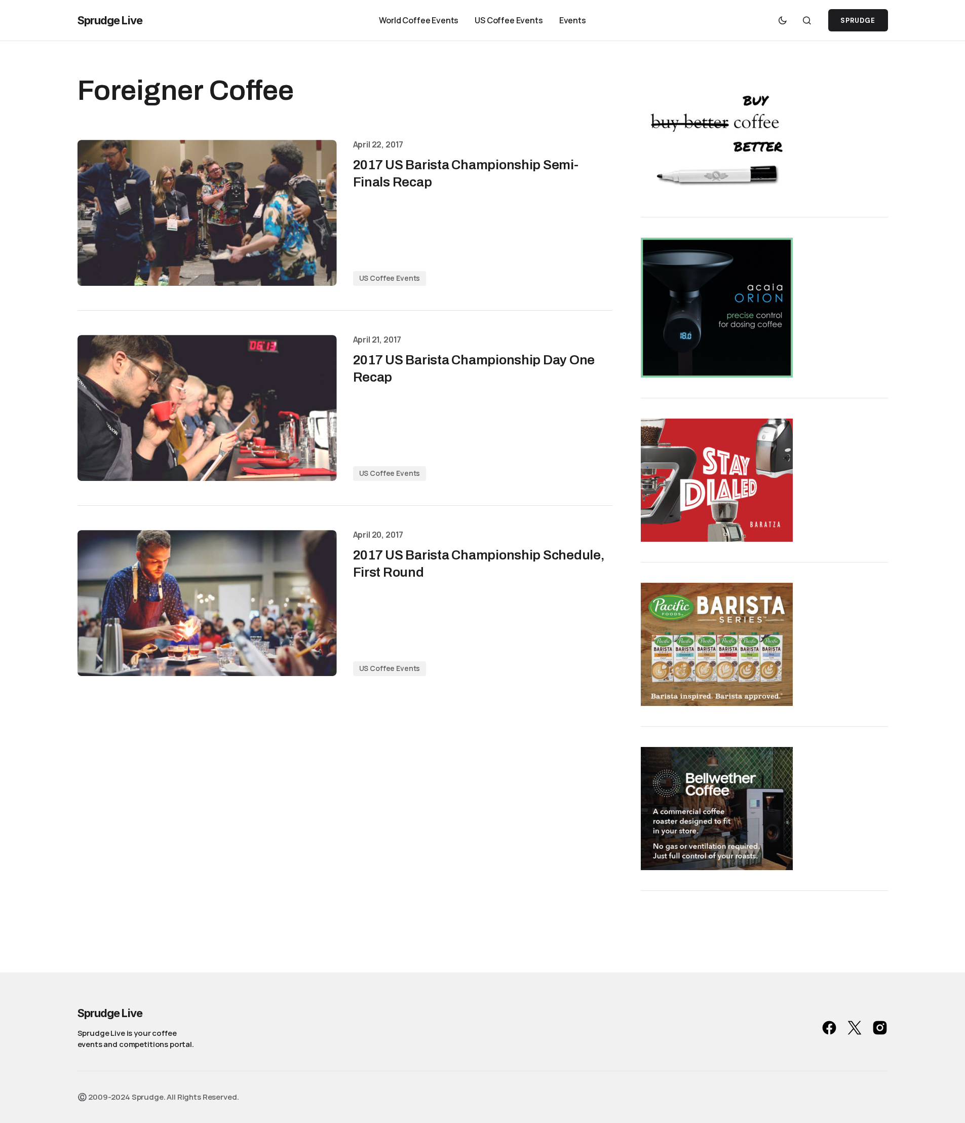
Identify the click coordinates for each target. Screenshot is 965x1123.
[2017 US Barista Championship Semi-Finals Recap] (207, 213)
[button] (783, 20)
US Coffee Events (389, 278)
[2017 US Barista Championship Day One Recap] (207, 408)
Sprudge (857, 20)
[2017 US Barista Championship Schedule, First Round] (207, 603)
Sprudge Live (110, 20)
